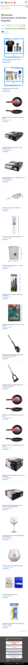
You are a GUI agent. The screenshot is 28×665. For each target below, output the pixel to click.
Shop (14, 643)
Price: (3, 28)
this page (6, 31)
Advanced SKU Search (6, 8)
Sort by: (3, 25)
